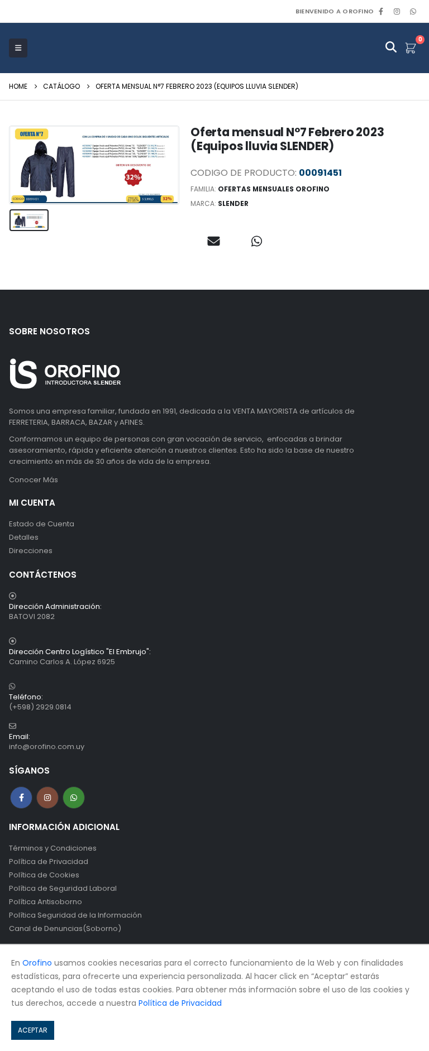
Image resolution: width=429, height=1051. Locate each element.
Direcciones (31, 550)
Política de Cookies (44, 875)
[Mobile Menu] (18, 48)
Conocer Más (33, 479)
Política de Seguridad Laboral (63, 888)
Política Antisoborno (45, 901)
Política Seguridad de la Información (75, 915)
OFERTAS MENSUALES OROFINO (274, 189)
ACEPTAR (32, 1030)
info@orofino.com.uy (46, 746)
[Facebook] (381, 11)
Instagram (47, 797)
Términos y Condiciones (53, 848)
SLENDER (233, 203)
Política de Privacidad (48, 861)
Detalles (24, 537)
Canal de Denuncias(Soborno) (65, 928)
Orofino (37, 962)
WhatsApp (413, 11)
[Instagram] (397, 11)
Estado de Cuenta (41, 524)
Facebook (21, 797)
